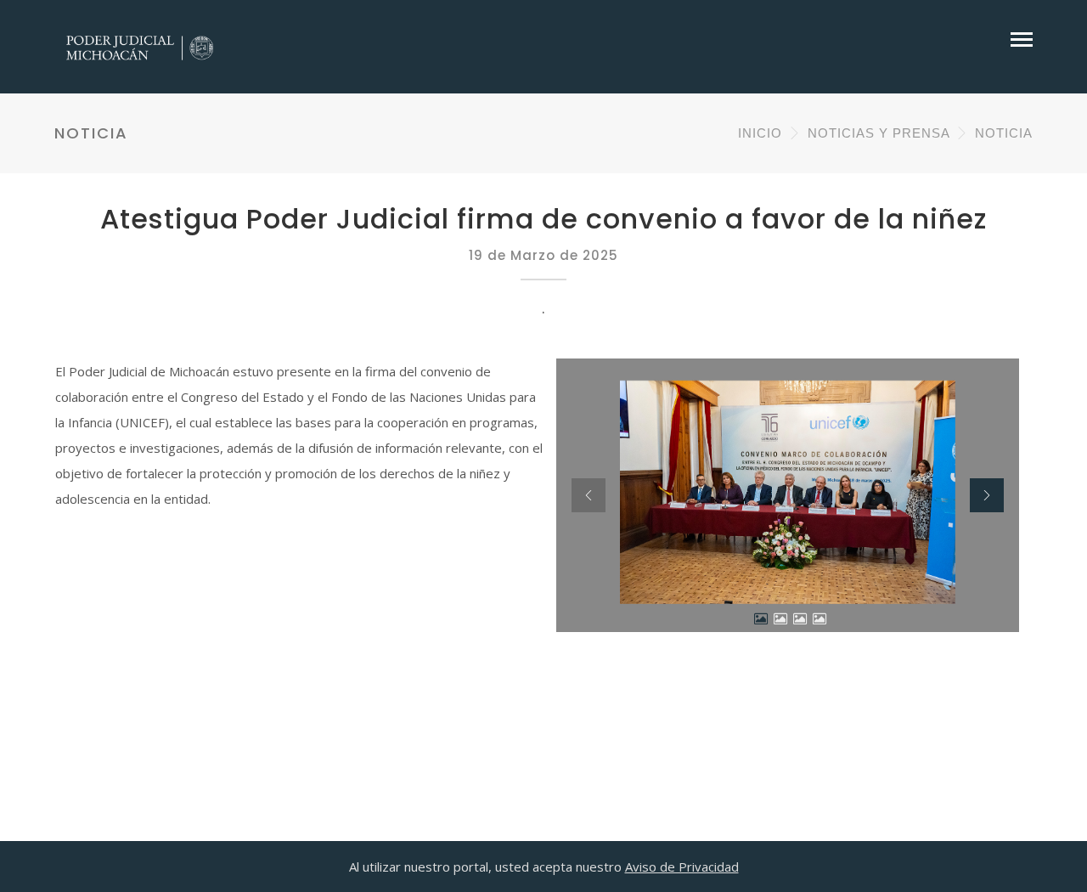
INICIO (760, 133)
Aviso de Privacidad (682, 866)
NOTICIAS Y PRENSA (878, 133)
